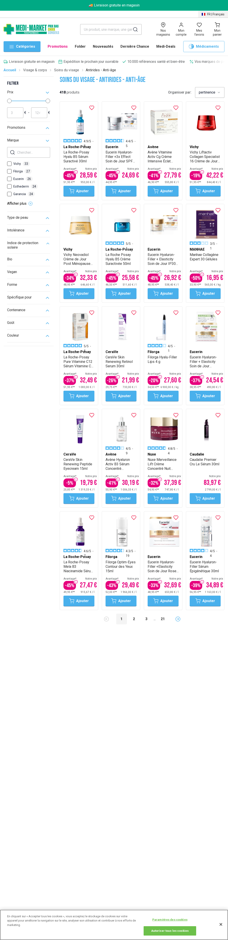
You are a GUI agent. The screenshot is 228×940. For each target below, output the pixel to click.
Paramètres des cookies (169, 919)
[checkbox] (9, 163)
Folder (80, 46)
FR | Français (215, 14)
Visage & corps (35, 70)
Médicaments (207, 46)
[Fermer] (221, 924)
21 (163, 619)
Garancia (23, 194)
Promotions (58, 46)
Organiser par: (179, 92)
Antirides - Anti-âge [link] (101, 70)
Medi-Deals (165, 46)
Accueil (10, 70)
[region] (114, 925)
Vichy (20, 164)
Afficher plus (16, 203)
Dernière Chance (134, 46)
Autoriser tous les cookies (170, 930)
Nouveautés (103, 46)
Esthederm (24, 186)
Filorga (21, 171)
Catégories (25, 46)
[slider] (9, 101)
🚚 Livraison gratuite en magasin (114, 5)
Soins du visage (66, 70)
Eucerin (22, 179)
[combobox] (209, 92)
